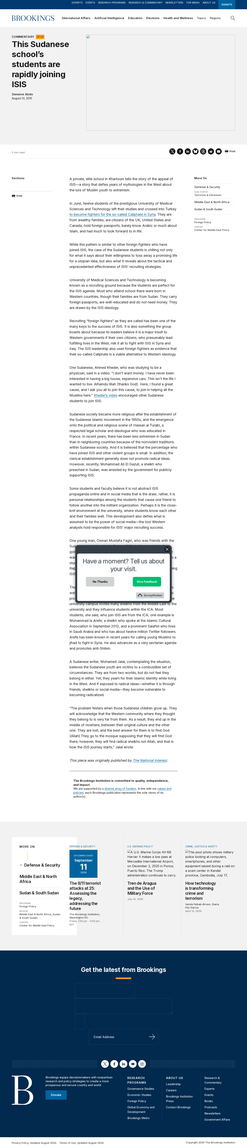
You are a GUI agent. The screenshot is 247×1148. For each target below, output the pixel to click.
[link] (42, 865)
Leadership (173, 1084)
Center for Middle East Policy (211, 229)
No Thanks (100, 582)
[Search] (233, 18)
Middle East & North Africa (211, 202)
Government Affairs (217, 1119)
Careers (171, 1090)
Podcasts (210, 1107)
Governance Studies (140, 1089)
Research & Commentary (145, 2)
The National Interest (150, 760)
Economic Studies (139, 1095)
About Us (209, 2)
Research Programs (112, 2)
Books (208, 1101)
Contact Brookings (178, 1107)
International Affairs (76, 18)
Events (90, 2)
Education (135, 18)
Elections (153, 18)
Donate (227, 4)
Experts (77, 2)
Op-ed (40, 36)
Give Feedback (147, 582)
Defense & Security (207, 187)
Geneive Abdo (22, 94)
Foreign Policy (202, 222)
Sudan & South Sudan (208, 209)
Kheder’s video (106, 395)
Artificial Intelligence (109, 18)
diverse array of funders (120, 788)
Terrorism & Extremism (207, 195)
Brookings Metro (138, 1118)
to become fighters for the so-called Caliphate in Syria (112, 214)
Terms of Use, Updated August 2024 (81, 1142)
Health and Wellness (178, 18)
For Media (193, 2)
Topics (201, 18)
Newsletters (174, 2)
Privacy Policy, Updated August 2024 (34, 1142)
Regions (215, 18)
